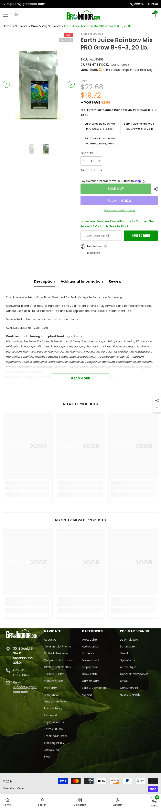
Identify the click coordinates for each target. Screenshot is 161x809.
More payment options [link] (119, 210)
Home (7, 26)
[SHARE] (154, 189)
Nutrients (21, 26)
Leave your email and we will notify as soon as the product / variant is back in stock (117, 223)
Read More (80, 378)
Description (44, 281)
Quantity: (86, 153)
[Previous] (6, 84)
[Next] (71, 84)
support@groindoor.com (26, 4)
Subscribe (141, 235)
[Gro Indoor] (83, 15)
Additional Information (82, 281)
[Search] (16, 15)
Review (115, 281)
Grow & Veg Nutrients (45, 26)
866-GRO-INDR (146, 4)
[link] (27, 488)
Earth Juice (92, 33)
